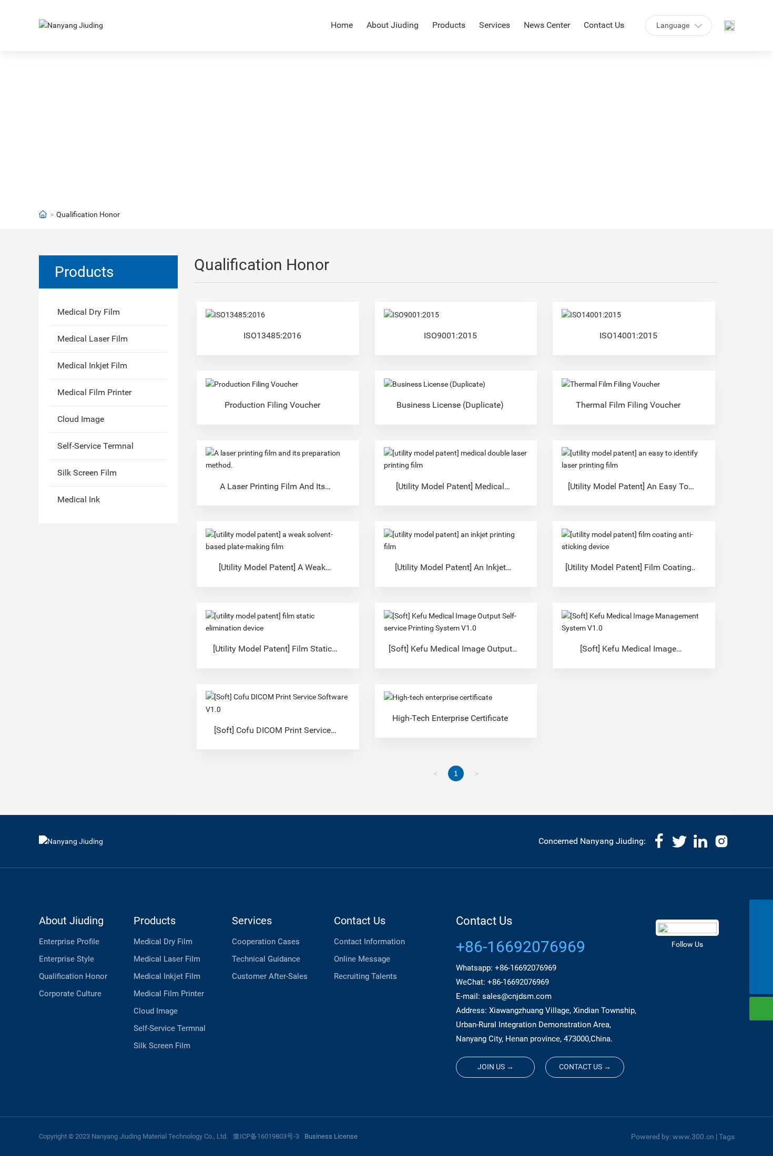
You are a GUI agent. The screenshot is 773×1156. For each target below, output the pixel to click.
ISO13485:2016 (272, 335)
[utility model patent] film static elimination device (272, 653)
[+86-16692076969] (761, 911)
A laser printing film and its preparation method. (272, 490)
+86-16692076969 (520, 946)
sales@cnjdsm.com (517, 996)
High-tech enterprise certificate (450, 718)
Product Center (386, 112)
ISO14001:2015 (628, 335)
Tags (727, 1136)
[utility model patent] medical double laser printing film (450, 490)
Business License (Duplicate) (450, 405)
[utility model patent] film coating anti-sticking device (628, 571)
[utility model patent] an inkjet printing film (450, 571)
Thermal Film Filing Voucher (628, 405)
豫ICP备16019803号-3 (266, 1136)
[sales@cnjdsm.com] (761, 935)
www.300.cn (693, 1136)
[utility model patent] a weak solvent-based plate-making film (272, 571)
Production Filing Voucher (272, 405)
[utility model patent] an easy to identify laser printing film (628, 490)
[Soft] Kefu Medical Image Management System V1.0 (628, 653)
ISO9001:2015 (450, 335)
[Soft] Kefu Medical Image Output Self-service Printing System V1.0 (450, 653)
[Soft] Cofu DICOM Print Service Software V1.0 (272, 734)
